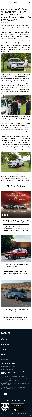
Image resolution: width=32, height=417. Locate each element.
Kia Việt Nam (4, 359)
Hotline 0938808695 (9, 366)
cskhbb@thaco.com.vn (9, 369)
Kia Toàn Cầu (4, 357)
